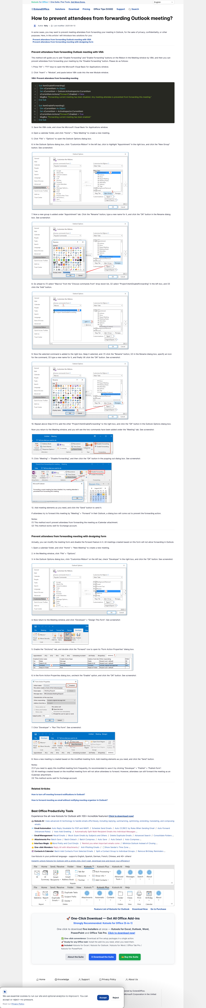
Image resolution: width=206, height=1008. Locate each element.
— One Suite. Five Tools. (58, 2)
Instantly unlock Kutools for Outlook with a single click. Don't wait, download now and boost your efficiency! (80, 861)
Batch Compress (87, 839)
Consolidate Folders (163, 835)
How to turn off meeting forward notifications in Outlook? (58, 794)
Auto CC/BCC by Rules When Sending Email (134, 828)
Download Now (140, 898)
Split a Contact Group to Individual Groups (115, 851)
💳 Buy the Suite (129, 946)
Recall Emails (59, 835)
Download (74, 9)
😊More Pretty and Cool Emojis (64, 843)
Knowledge (63, 969)
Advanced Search (143, 835)
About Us (133, 969)
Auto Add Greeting (63, 831)
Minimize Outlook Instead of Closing (139, 843)
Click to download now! (121, 816)
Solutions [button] (60, 9)
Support (121, 9)
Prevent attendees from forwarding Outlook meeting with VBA (62, 39)
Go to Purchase (158, 898)
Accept (103, 997)
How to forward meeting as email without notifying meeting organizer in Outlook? (69, 800)
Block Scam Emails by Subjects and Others (87, 835)
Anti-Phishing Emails (90, 847)
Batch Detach (70, 839)
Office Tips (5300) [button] (103, 9)
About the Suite (76, 946)
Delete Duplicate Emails (121, 835)
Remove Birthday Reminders (150, 851)
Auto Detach (116, 839)
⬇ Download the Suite (102, 946)
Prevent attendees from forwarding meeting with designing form (63, 42)
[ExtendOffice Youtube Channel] (44, 987)
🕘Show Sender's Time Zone (115, 847)
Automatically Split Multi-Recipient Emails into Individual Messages (105, 831)
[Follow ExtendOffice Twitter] (39, 987)
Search (135, 9)
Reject (116, 997)
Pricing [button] (86, 9)
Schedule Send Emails (102, 828)
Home (42, 969)
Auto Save (102, 839)
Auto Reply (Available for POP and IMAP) (70, 828)
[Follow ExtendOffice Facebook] (33, 987)
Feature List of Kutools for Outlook (111, 898)
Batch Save (56, 839)
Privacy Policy (109, 969)
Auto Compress (132, 839)
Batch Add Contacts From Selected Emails (74, 851)
